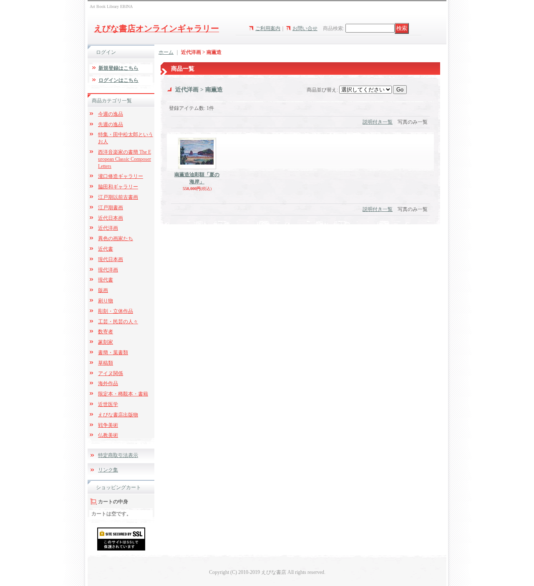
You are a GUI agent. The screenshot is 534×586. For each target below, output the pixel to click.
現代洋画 (108, 270)
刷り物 (105, 301)
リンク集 (108, 470)
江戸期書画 (110, 208)
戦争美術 (108, 425)
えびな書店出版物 (118, 415)
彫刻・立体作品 (115, 311)
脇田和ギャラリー (118, 187)
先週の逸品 (110, 124)
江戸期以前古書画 (118, 197)
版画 (103, 290)
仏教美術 (108, 435)
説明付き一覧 (378, 122)
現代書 (105, 280)
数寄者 (105, 332)
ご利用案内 (267, 28)
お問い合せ (304, 28)
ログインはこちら (118, 80)
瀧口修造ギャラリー (120, 176)
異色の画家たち (115, 238)
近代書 (105, 249)
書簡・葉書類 (113, 352)
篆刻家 (105, 342)
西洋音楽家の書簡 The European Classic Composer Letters (124, 159)
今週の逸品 (110, 114)
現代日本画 (110, 259)
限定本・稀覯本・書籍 (123, 394)
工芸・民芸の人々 (118, 322)
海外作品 (108, 383)
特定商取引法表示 (118, 455)
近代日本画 (110, 218)
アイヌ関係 (110, 373)
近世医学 (108, 404)
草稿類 (105, 363)
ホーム (166, 52)
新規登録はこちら (118, 68)
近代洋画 (108, 228)
